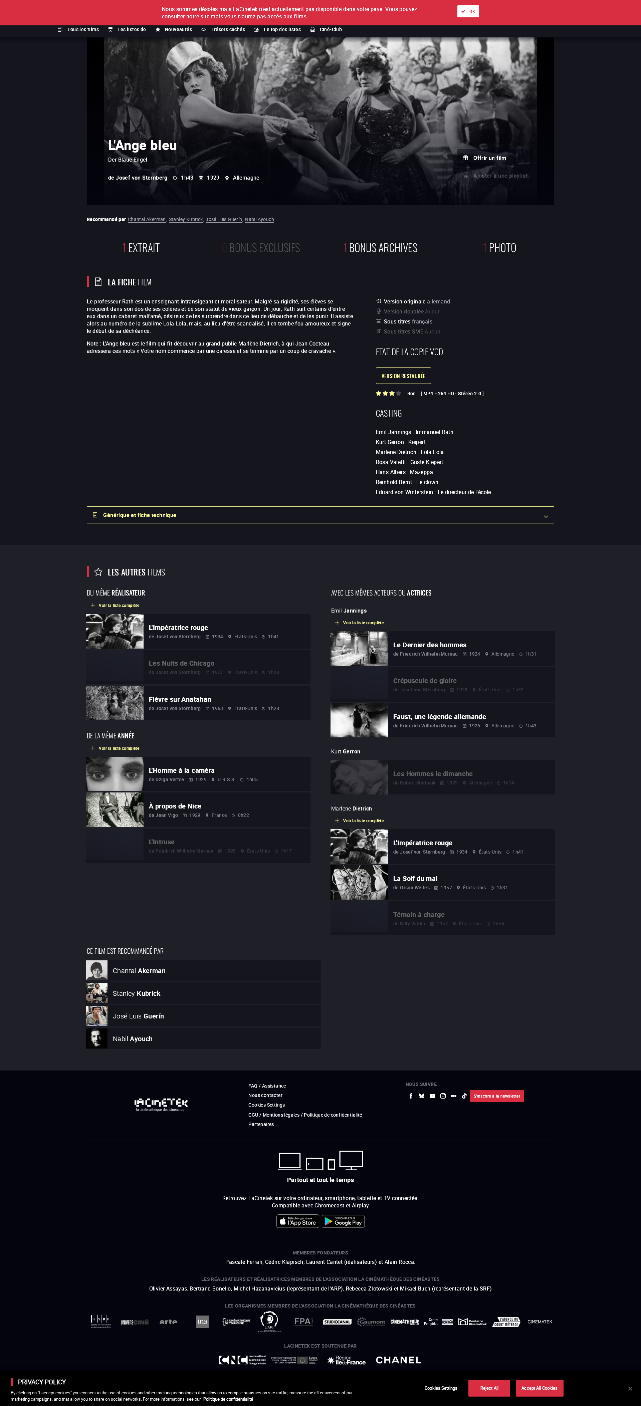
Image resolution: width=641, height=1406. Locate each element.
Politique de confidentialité (228, 1399)
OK (472, 11)
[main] (320, 1388)
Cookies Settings (441, 1388)
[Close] (630, 1388)
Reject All (489, 1388)
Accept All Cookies (539, 1388)
